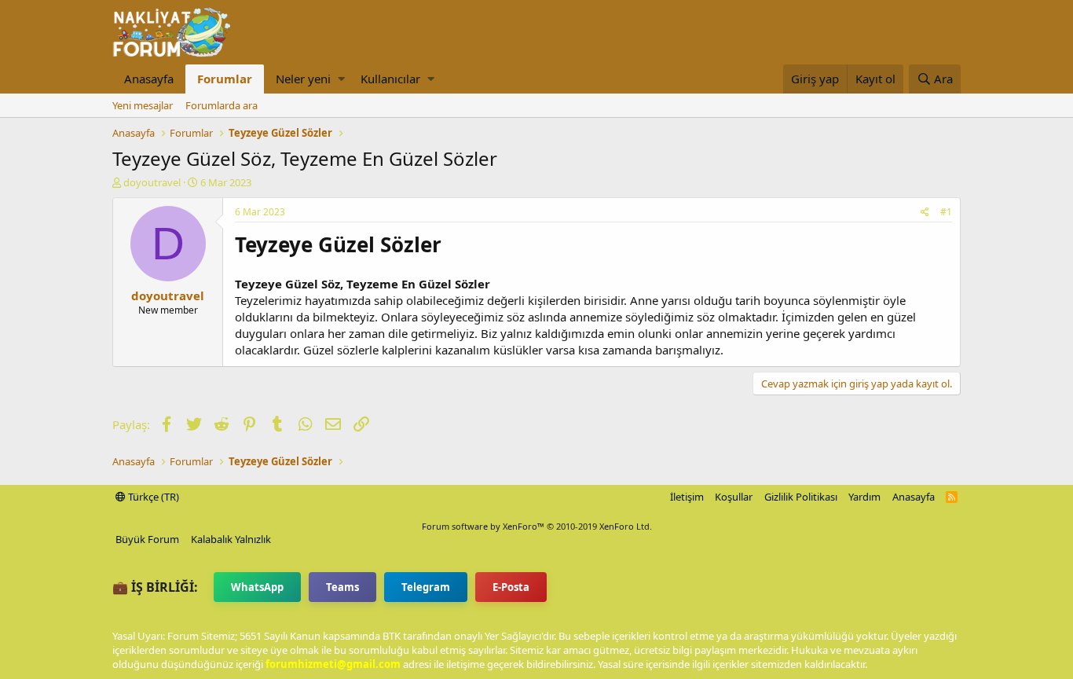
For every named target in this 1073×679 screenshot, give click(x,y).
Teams (342, 587)
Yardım (864, 497)
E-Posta (511, 587)
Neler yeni (303, 78)
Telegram (425, 587)
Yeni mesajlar (142, 105)
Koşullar (734, 497)
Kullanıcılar (390, 78)
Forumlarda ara (221, 105)
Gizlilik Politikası (800, 497)
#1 (946, 211)
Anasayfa (149, 78)
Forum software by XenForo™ (537, 526)
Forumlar (224, 78)
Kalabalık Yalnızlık (231, 539)
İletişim (687, 497)
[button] (341, 79)
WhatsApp (257, 587)
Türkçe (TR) (152, 497)
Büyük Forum (147, 539)
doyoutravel (152, 182)
